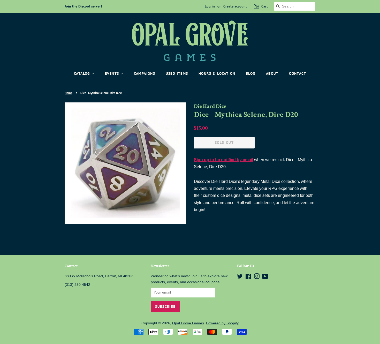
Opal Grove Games (188, 323)
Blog (251, 73)
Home (68, 93)
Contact (297, 73)
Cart (264, 6)
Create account (235, 6)
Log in (210, 6)
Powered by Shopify (222, 323)
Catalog (83, 73)
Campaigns (144, 73)
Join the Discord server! (83, 6)
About (272, 73)
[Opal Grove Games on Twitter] (240, 277)
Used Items (177, 73)
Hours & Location (217, 73)
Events (112, 73)
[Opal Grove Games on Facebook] (248, 277)
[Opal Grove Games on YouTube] (265, 277)
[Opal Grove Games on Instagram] (257, 277)
